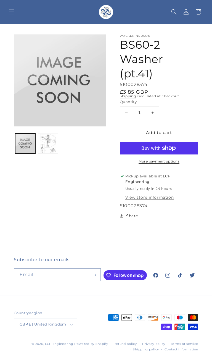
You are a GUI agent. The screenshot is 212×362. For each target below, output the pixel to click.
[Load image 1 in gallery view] (25, 143)
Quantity (128, 101)
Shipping (128, 96)
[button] (12, 12)
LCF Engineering (59, 344)
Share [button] (132, 215)
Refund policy (125, 344)
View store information (149, 197)
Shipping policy (146, 349)
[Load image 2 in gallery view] (48, 143)
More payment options (159, 161)
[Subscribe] (94, 274)
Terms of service (184, 344)
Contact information (181, 349)
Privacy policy (153, 344)
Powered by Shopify (91, 344)
